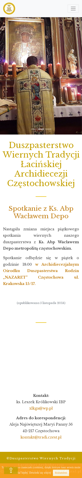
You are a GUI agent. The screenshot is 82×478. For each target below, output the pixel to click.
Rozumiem (61, 472)
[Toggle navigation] (73, 9)
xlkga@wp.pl (41, 408)
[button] (6, 75)
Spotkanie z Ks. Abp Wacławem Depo (41, 212)
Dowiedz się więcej (40, 472)
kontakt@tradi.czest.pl (41, 437)
